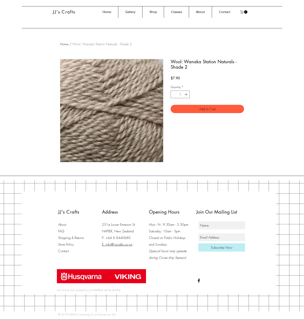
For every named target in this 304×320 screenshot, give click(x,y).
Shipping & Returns (71, 237)
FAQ (61, 231)
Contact (63, 251)
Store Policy (66, 244)
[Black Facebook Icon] (198, 280)
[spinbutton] (180, 94)
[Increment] (186, 94)
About (62, 224)
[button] (244, 12)
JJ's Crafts (64, 12)
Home (64, 44)
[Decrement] (173, 94)
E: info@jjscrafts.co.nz (117, 244)
